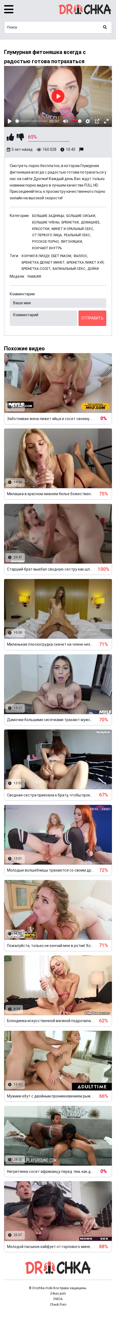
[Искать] (105, 27)
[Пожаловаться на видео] (82, 149)
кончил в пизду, (36, 256)
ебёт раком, (61, 256)
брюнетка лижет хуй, (85, 262)
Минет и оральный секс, (73, 229)
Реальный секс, (77, 235)
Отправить (92, 318)
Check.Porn (58, 1305)
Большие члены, (46, 222)
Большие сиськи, (81, 216)
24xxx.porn (58, 1293)
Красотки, (41, 229)
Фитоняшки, (72, 242)
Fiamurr (34, 277)
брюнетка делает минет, (43, 262)
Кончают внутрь (47, 248)
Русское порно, (45, 242)
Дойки (93, 269)
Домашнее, (90, 222)
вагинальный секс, (69, 269)
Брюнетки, (71, 222)
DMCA (58, 1299)
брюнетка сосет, (36, 269)
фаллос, (80, 256)
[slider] (31, 121)
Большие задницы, (48, 216)
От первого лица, (47, 235)
